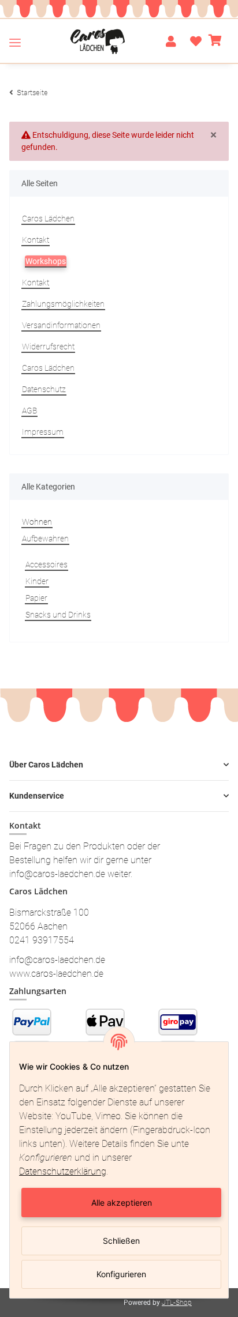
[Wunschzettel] (192, 41)
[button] (171, 41)
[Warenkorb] (215, 41)
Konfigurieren (121, 1274)
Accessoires (46, 564)
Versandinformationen (61, 325)
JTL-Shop (177, 1303)
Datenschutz (44, 389)
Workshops (45, 261)
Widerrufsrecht (48, 346)
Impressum (43, 432)
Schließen (121, 1240)
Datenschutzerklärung (62, 1171)
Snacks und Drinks (58, 614)
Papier (36, 598)
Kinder (37, 581)
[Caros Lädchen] (98, 41)
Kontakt (35, 239)
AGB (29, 410)
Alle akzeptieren (121, 1202)
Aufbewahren (45, 538)
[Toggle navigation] (15, 42)
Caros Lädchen (48, 218)
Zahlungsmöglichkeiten (63, 303)
